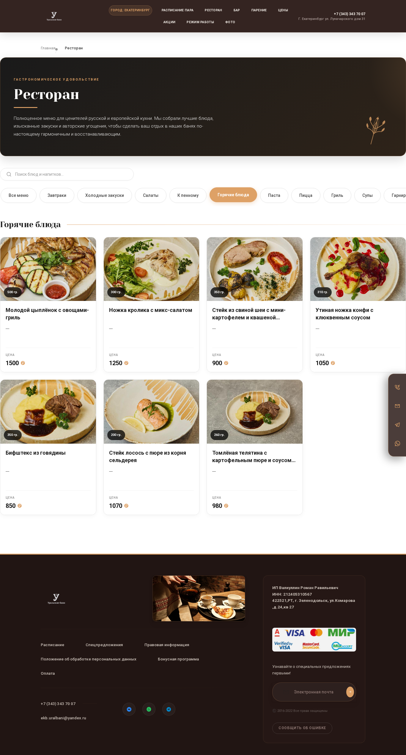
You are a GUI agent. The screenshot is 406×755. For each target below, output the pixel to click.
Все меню (19, 195)
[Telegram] (397, 424)
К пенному (188, 195)
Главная (48, 48)
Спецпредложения (104, 644)
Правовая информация (166, 644)
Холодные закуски (104, 195)
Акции (169, 22)
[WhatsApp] (397, 443)
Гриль (337, 195)
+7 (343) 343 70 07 (349, 14)
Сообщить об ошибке (302, 728)
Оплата (48, 673)
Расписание (52, 644)
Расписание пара (178, 10)
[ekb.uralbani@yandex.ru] (397, 406)
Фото (230, 22)
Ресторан (213, 10)
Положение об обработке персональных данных (88, 659)
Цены (283, 10)
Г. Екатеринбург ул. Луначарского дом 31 (331, 19)
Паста (274, 195)
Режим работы (200, 22)
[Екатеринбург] (70, 16)
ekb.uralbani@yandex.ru (63, 717)
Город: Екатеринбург (130, 10)
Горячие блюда (233, 194)
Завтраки (57, 195)
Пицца (305, 195)
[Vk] (129, 709)
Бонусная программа (178, 659)
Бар (237, 10)
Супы (367, 195)
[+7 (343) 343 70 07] (397, 387)
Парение (259, 10)
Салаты (150, 195)
